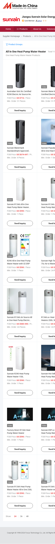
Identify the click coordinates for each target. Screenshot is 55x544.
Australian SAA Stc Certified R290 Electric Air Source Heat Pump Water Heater (19, 94)
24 (15, 516)
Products (23, 29)
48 (27, 516)
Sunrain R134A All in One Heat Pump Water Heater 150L (18, 207)
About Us (37, 29)
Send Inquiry (20, 110)
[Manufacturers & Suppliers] (20, 5)
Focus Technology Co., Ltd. (35, 533)
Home (8, 29)
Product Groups (15, 44)
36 (21, 516)
